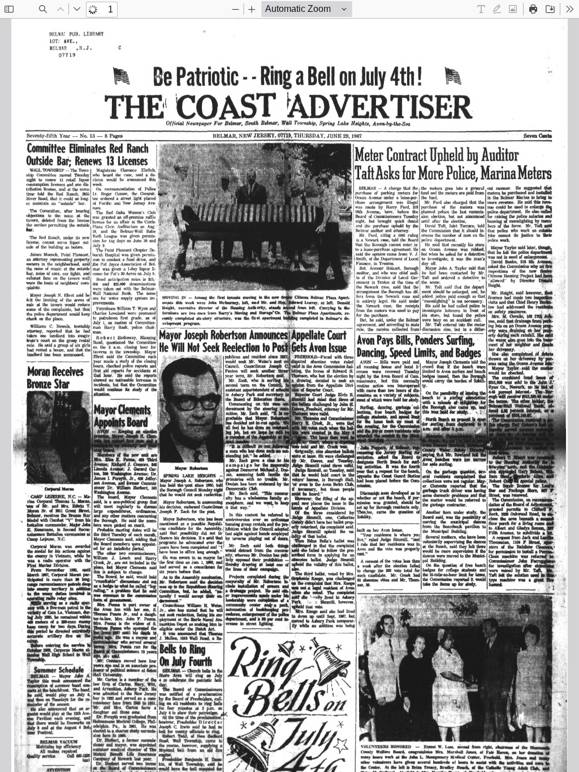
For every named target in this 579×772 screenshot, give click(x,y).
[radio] (481, 9)
